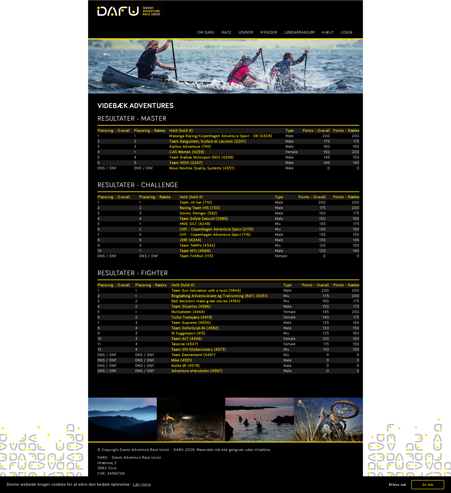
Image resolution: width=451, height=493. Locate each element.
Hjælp (328, 32)
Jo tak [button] (428, 484)
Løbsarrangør (299, 32)
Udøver (246, 32)
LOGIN (346, 32)
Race (226, 32)
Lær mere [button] (142, 484)
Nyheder (268, 32)
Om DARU (206, 32)
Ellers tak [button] (397, 484)
